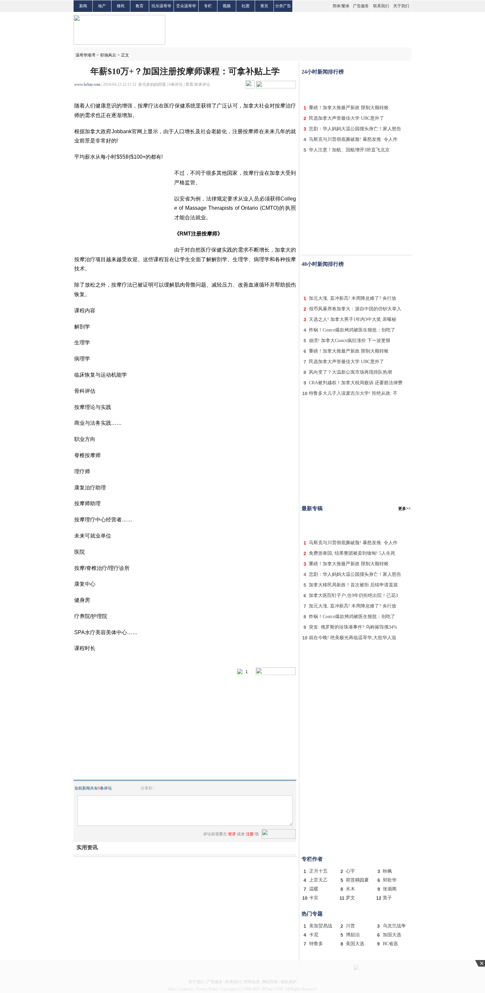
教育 (140, 6)
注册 (250, 834)
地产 (102, 6)
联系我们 (381, 6)
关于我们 (401, 6)
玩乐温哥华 (161, 6)
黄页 (264, 6)
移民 (121, 6)
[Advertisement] (356, 88)
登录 (232, 834)
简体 (336, 6)
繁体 (345, 6)
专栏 (208, 6)
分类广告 (283, 6)
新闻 (83, 6)
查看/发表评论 (197, 84)
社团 (245, 6)
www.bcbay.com (87, 84)
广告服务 (361, 6)
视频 (227, 6)
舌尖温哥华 (186, 6)
